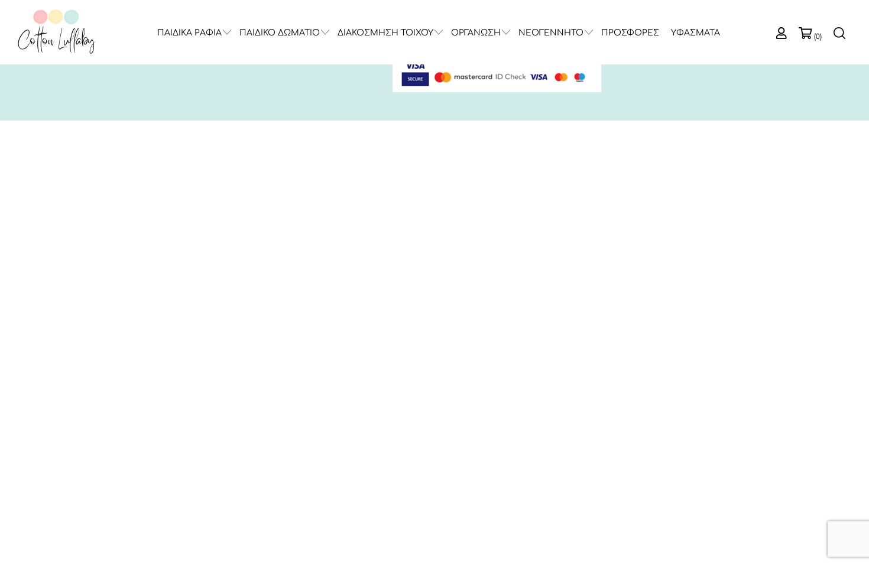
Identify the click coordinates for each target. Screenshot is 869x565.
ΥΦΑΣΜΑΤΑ (695, 32)
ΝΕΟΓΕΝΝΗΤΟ (550, 32)
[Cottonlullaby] (56, 32)
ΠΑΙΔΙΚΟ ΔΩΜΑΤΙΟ (279, 32)
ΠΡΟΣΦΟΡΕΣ (630, 32)
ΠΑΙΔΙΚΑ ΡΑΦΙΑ (189, 32)
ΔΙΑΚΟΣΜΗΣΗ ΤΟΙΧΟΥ (385, 32)
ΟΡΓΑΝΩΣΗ (476, 32)
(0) (818, 37)
